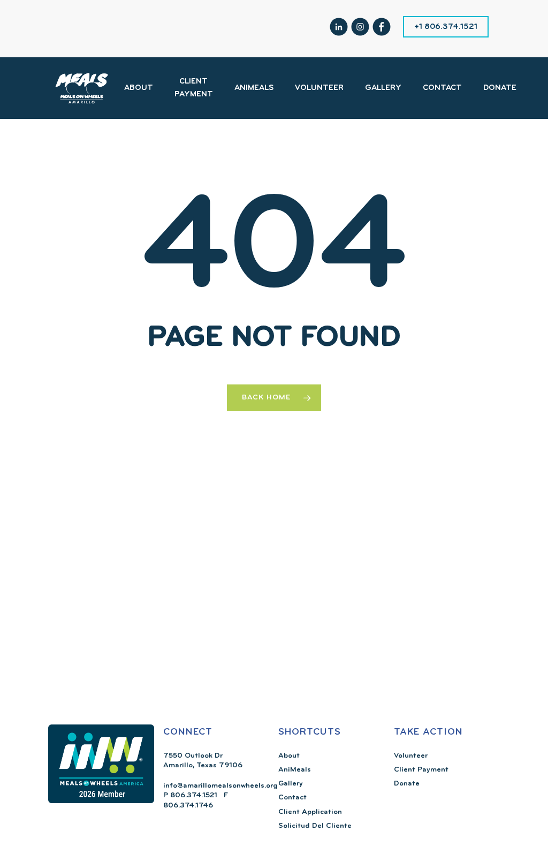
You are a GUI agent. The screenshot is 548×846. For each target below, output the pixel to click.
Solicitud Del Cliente (315, 826)
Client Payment (421, 770)
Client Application (310, 812)
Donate (407, 784)
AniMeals (294, 770)
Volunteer (411, 756)
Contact (292, 798)
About (289, 756)
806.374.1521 (192, 795)
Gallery (290, 784)
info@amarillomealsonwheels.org (220, 786)
